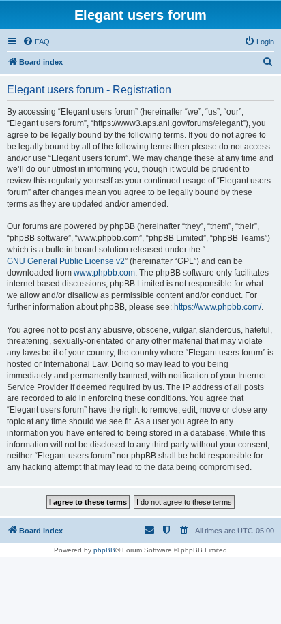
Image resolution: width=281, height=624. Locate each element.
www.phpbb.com (104, 273)
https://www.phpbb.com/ (217, 307)
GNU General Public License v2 (66, 261)
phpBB (104, 550)
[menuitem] (36, 41)
